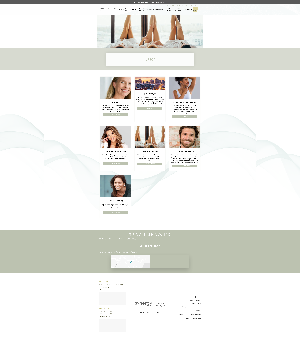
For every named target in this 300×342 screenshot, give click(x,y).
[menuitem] (120, 9)
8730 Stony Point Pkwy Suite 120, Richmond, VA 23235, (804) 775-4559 (122, 239)
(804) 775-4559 (198, 5)
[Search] (201, 9)
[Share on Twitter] (149, 225)
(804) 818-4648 (104, 316)
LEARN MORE (115, 114)
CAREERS (191, 5)
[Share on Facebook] (147, 225)
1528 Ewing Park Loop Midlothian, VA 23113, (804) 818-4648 (118, 252)
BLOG (186, 5)
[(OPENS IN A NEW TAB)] (151, 225)
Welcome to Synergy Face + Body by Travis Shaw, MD (150, 2)
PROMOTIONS (180, 5)
